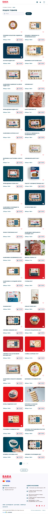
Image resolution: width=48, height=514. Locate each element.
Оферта (43, 510)
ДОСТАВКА (17, 504)
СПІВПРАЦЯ (23, 504)
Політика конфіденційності (36, 510)
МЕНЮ (4, 504)
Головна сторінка (7, 7)
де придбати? (9, 504)
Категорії (24, 470)
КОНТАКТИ (5, 506)
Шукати (28, 13)
